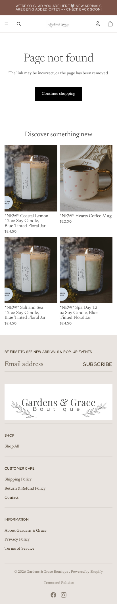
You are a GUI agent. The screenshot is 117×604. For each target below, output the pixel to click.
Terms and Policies (59, 583)
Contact (11, 498)
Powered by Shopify (87, 572)
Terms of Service (19, 549)
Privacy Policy (17, 540)
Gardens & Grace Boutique (48, 572)
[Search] (18, 24)
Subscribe (97, 364)
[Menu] (6, 23)
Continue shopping (58, 94)
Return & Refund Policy (25, 489)
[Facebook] (53, 594)
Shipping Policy (18, 480)
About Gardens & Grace (26, 531)
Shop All (12, 447)
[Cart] (110, 24)
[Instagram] (63, 594)
